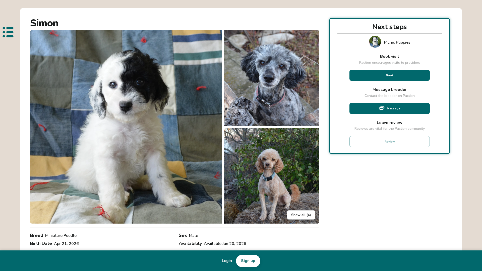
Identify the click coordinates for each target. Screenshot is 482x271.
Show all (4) (301, 215)
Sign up (248, 260)
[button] (126, 127)
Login (227, 260)
